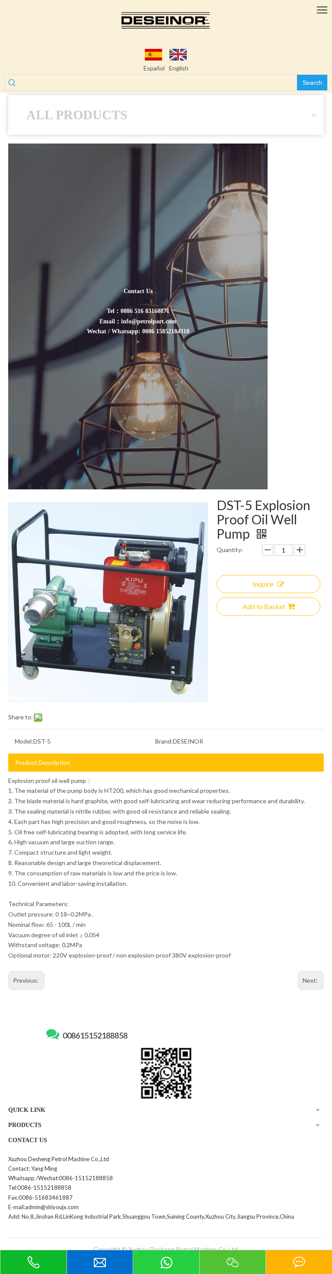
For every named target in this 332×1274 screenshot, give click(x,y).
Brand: (164, 741)
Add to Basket (264, 606)
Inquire (262, 584)
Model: (24, 741)
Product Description (42, 762)
